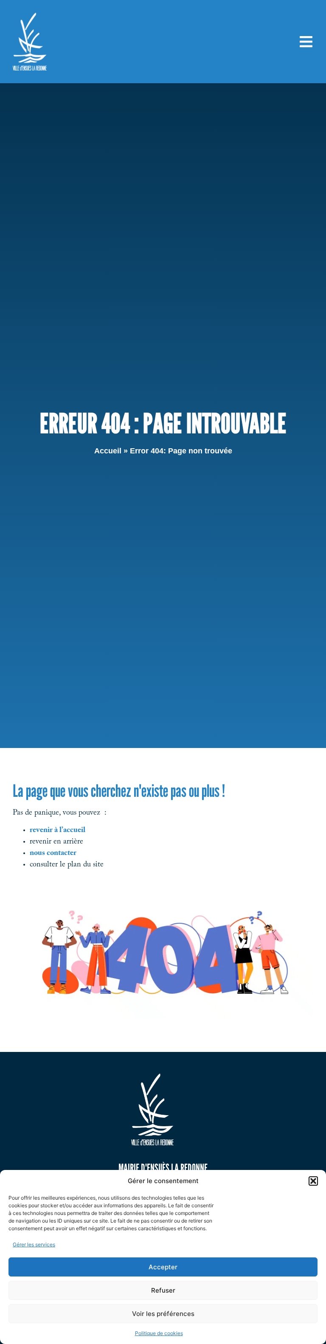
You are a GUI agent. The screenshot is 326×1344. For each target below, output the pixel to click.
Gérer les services (34, 1244)
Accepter (163, 1267)
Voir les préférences (163, 1314)
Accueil (107, 451)
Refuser (163, 1290)
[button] (313, 1181)
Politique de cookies (159, 1333)
